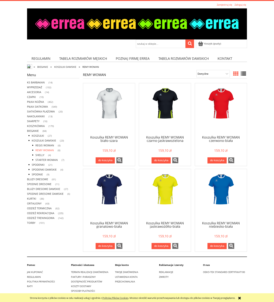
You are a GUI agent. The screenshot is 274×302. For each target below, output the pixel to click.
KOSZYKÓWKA (36, 126)
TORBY (31, 223)
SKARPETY (33, 121)
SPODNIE (37, 174)
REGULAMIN (34, 277)
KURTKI (31, 198)
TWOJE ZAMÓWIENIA (126, 272)
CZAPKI (31, 97)
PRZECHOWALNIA (125, 281)
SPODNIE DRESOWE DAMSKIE (45, 193)
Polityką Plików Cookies (115, 298)
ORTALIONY (34, 203)
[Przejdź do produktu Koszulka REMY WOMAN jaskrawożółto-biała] (164, 194)
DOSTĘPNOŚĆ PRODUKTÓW (86, 281)
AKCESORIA (34, 92)
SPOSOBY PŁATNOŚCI (83, 291)
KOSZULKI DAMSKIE (44, 140)
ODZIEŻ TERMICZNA (39, 208)
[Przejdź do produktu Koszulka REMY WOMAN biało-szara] (109, 109)
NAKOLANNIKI (36, 116)
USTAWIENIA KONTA (126, 277)
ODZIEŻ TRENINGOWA (40, 218)
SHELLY (39, 155)
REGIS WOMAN (44, 145)
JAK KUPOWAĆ (35, 272)
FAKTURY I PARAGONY (83, 277)
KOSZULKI (38, 135)
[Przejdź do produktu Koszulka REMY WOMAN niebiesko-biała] (220, 194)
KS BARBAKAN (36, 82)
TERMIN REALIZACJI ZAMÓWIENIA (89, 272)
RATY (30, 286)
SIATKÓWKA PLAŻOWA (41, 111)
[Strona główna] (137, 23)
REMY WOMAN (44, 150)
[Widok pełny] (243, 73)
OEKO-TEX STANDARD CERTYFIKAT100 (224, 272)
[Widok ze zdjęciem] (235, 73)
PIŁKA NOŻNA (35, 102)
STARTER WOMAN (46, 160)
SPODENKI (38, 164)
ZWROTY (164, 277)
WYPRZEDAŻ (34, 87)
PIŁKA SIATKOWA (37, 106)
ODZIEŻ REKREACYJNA (40, 213)
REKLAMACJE (166, 272)
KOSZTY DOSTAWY (81, 286)
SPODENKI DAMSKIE (44, 169)
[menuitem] (41, 58)
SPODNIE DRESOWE (39, 184)
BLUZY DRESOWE (37, 179)
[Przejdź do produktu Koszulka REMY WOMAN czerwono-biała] (220, 109)
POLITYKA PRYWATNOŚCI (41, 281)
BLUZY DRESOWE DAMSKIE (43, 189)
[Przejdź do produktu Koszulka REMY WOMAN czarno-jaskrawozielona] (164, 109)
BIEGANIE (33, 131)
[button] (119, 160)
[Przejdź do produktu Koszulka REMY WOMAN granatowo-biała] (109, 194)
